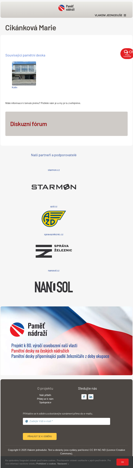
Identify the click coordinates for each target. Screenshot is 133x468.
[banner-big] (66, 307)
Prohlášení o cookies (46, 463)
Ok (122, 462)
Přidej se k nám (45, 398)
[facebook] (84, 396)
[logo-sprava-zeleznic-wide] (54, 240)
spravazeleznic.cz (53, 234)
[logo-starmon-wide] (54, 176)
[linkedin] (90, 396)
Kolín (14, 87)
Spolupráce (45, 402)
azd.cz (53, 206)
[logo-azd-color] (54, 212)
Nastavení (62, 463)
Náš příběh (45, 395)
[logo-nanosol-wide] (54, 276)
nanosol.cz (54, 270)
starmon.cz (54, 170)
